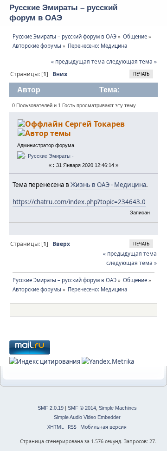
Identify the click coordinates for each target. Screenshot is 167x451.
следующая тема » (131, 61)
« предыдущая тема (78, 61)
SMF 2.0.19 (51, 408)
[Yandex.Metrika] (108, 361)
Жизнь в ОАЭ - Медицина (108, 184)
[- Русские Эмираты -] (45, 156)
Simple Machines (118, 408)
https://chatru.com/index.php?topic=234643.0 (79, 202)
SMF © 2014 (82, 408)
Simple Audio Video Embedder (87, 417)
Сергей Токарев (95, 124)
